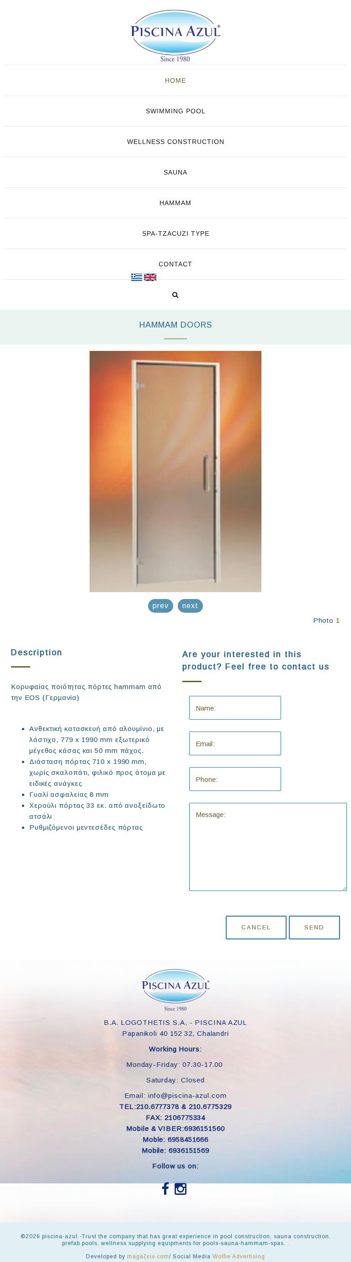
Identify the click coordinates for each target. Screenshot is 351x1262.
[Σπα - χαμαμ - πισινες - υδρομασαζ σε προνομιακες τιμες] (136, 277)
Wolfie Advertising (239, 1256)
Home (175, 80)
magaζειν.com (148, 1256)
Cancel (256, 927)
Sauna (175, 172)
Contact (175, 264)
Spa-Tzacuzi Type (175, 233)
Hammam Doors (175, 324)
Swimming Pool (176, 111)
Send (314, 927)
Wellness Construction (175, 141)
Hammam (175, 203)
